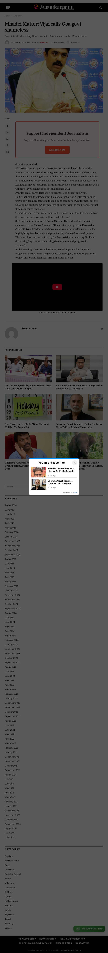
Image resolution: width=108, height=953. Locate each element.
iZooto (75, 492)
